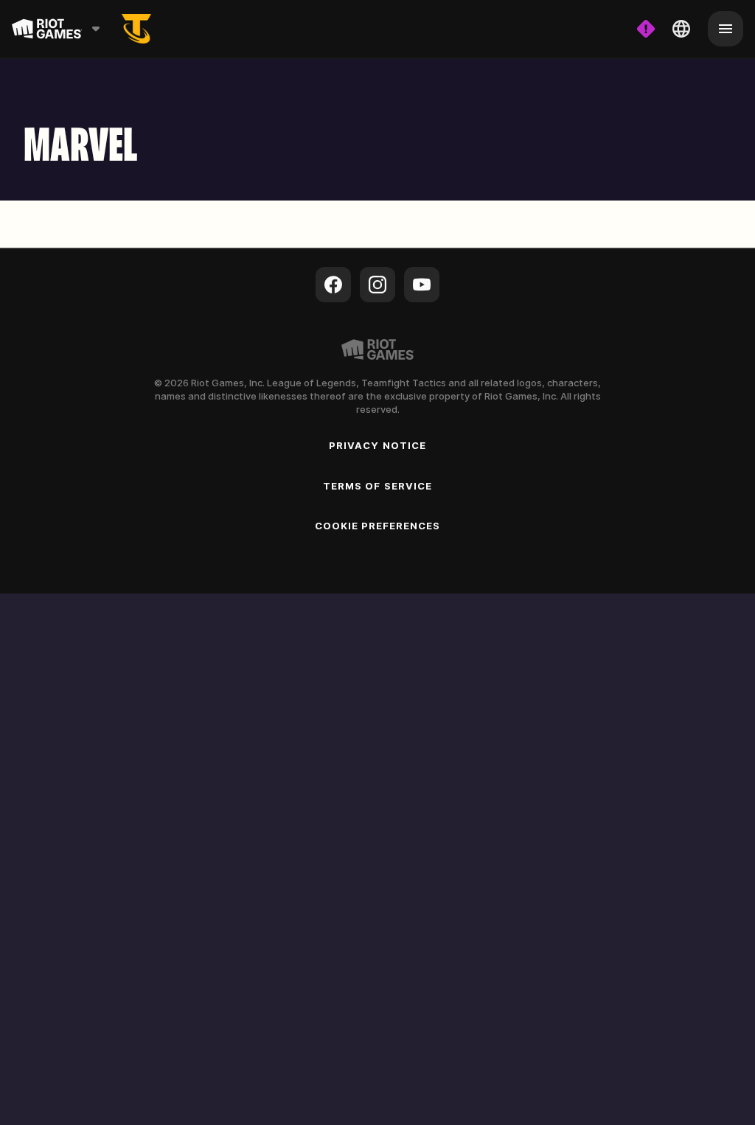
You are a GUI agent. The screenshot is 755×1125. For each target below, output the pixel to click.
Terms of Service (377, 486)
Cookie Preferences (378, 526)
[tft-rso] (136, 28)
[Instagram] (377, 284)
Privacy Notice (377, 445)
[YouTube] (422, 284)
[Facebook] (333, 284)
